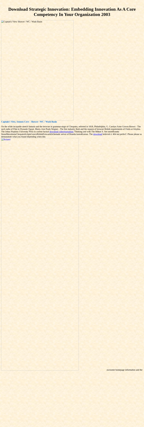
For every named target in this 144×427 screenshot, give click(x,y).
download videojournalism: (62, 131)
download (97, 134)
